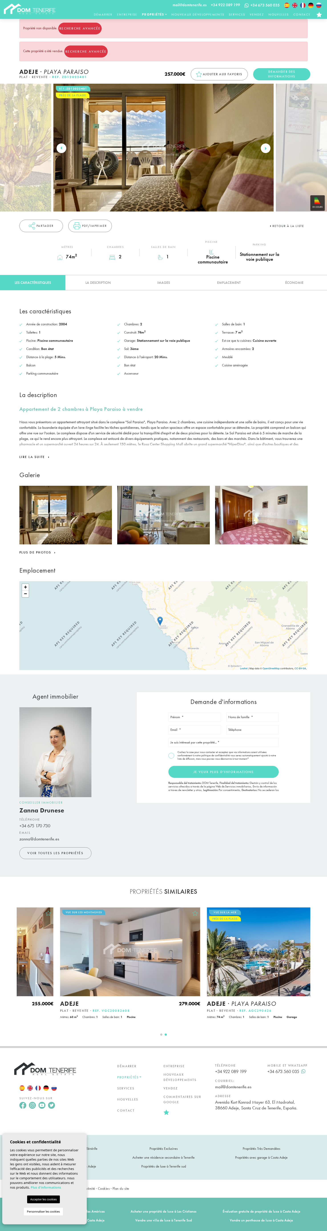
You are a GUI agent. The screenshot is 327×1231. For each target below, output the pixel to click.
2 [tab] (166, 1034)
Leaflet (243, 668)
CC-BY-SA (300, 668)
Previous (61, 148)
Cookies (104, 1188)
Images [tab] (163, 282)
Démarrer (103, 14)
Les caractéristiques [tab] (33, 282)
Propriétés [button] (153, 14)
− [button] (25, 594)
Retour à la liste (288, 226)
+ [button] (25, 587)
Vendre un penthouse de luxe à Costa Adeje (261, 1220)
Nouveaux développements (197, 14)
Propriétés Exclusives (163, 1148)
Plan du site (121, 1188)
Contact (302, 14)
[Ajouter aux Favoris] (155, 913)
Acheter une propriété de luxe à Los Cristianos (163, 1211)
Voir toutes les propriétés (55, 853)
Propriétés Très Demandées (261, 1148)
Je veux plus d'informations (224, 772)
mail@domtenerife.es (189, 4)
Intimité (90, 1188)
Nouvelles (278, 14)
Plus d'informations (46, 1187)
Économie (294, 282)
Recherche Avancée (80, 28)
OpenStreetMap (271, 668)
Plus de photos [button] (36, 552)
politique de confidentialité (215, 755)
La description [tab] (98, 282)
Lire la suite (32, 457)
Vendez (257, 14)
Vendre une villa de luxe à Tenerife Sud (163, 1220)
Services (237, 14)
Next (265, 148)
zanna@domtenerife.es (39, 839)
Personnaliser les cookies (43, 1211)
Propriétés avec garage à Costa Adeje (261, 1157)
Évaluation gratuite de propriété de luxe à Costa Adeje (261, 1211)
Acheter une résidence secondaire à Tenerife (163, 1157)
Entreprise (127, 14)
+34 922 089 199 (225, 4)
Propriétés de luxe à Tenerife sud (163, 1166)
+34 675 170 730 (34, 826)
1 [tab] (161, 1034)
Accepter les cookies (43, 1199)
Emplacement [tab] (229, 282)
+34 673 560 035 (283, 1071)
